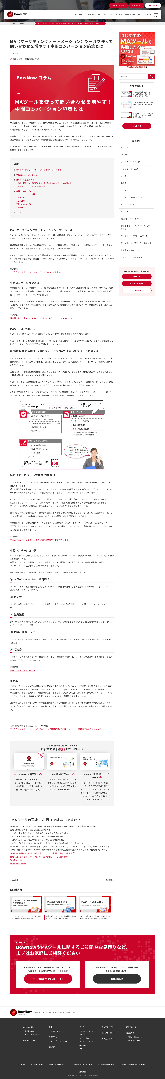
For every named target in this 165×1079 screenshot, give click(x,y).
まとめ (19, 212)
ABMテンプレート (57, 1031)
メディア (81, 1027)
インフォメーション (86, 1031)
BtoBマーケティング (130, 218)
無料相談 (136, 276)
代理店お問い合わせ (135, 1037)
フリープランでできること (60, 1041)
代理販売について (134, 1040)
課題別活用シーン (94, 14)
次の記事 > (110, 880)
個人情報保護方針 (37, 1064)
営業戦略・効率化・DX (130, 250)
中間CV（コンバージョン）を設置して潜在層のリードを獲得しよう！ (40, 539)
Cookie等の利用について (58, 1064)
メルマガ (124, 175)
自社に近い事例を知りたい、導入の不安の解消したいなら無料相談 (39, 856)
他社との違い (29, 1031)
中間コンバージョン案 (26, 191)
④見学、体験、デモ (23, 204)
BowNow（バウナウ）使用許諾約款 (132, 1064)
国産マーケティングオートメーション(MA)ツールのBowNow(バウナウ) (57, 1012)
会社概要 (82, 1071)
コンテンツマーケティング (132, 197)
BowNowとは (80, 14)
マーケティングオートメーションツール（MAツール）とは (35, 272)
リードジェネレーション (131, 257)
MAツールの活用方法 (25, 180)
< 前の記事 (14, 880)
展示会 (123, 183)
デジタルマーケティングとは (22, 670)
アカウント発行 (108, 1027)
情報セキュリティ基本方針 (82, 1064)
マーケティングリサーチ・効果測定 (136, 243)
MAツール (15, 54)
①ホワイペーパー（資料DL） (27, 194)
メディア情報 (84, 1038)
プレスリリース (84, 1034)
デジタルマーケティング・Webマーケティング (136, 227)
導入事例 (118, 14)
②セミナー (20, 197)
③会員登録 (20, 200)
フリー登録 (137, 290)
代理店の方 (130, 1033)
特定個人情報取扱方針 (106, 1064)
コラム (139, 14)
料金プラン (53, 1037)
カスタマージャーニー (130, 204)
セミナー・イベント (86, 1042)
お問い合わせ (117, 978)
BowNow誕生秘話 (18, 863)
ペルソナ (124, 211)
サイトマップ (22, 1064)
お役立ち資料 (130, 14)
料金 (111, 14)
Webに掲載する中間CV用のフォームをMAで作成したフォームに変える (45, 183)
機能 (105, 14)
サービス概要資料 (137, 283)
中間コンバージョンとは (27, 174)
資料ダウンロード (108, 1033)
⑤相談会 (19, 207)
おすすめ (124, 147)
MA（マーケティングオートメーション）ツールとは (38, 169)
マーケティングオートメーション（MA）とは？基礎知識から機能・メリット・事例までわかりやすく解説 (55, 729)
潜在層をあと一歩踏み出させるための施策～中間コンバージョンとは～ (41, 318)
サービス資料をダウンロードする (48, 978)
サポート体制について (33, 1034)
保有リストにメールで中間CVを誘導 (31, 186)
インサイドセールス (129, 168)
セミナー (148, 14)
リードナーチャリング (130, 161)
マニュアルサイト (108, 1039)
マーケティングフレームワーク (134, 235)
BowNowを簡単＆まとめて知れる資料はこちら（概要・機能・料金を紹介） (43, 853)
